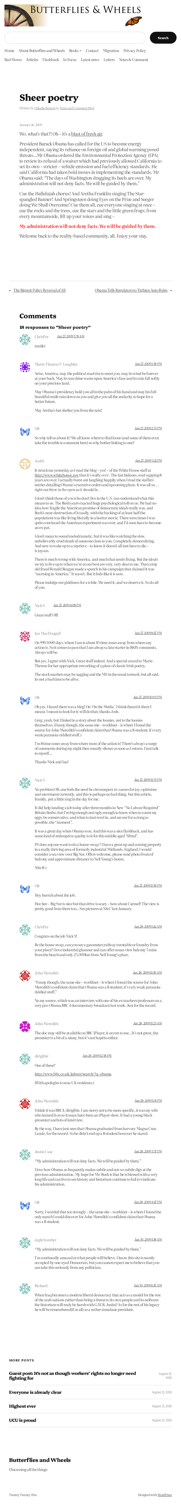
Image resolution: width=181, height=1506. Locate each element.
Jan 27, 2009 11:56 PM (148, 885)
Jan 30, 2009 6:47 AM (148, 1285)
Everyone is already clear (35, 1392)
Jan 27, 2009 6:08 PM (67, 605)
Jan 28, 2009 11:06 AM (147, 972)
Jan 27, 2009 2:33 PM (148, 428)
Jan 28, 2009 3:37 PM (148, 1151)
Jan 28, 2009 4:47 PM (148, 1202)
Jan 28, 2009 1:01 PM (148, 1100)
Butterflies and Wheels (40, 1459)
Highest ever (22, 1406)
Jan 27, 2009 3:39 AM (70, 336)
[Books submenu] (80, 50)
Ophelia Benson (45, 108)
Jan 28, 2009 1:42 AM (148, 926)
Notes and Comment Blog (77, 108)
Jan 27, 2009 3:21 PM (148, 460)
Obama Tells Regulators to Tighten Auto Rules (131, 290)
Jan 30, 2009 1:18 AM (148, 1239)
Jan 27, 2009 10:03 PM (147, 697)
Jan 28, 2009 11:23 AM (147, 1023)
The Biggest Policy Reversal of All (39, 290)
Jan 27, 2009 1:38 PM (148, 363)
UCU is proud (22, 1420)
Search (163, 37)
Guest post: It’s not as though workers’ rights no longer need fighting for (72, 1376)
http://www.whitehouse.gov (57, 475)
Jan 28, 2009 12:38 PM (97, 1055)
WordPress (165, 1495)
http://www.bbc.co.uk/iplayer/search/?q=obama (73, 1073)
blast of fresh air (86, 133)
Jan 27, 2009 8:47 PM (148, 633)
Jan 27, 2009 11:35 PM (148, 779)
